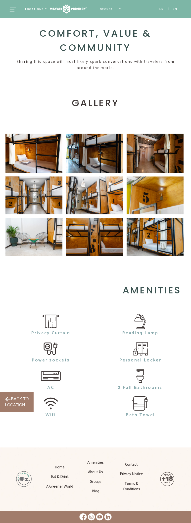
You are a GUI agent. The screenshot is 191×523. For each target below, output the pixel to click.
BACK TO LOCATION (17, 402)
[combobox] (36, 9)
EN (175, 9)
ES (161, 9)
